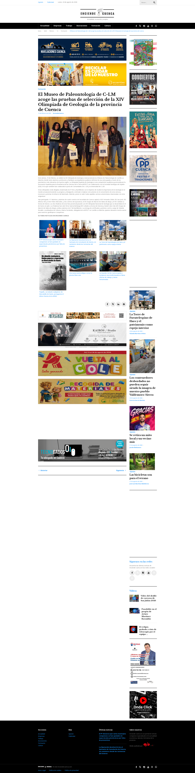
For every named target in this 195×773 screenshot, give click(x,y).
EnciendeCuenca (58, 113)
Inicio (39, 31)
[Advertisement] (83, 421)
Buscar (154, 2)
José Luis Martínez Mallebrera (139, 484)
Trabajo (69, 26)
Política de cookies (55, 770)
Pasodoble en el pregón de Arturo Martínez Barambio (149, 614)
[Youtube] (148, 572)
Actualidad (44, 26)
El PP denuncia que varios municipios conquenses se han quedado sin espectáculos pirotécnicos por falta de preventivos (112, 737)
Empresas (57, 26)
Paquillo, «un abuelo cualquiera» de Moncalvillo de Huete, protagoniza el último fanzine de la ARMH (51, 294)
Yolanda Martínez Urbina (137, 333)
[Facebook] (132, 572)
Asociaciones (81, 26)
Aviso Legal (42, 770)
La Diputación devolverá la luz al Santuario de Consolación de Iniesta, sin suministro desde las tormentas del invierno (112, 750)
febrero (52, 31)
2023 (45, 31)
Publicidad (50, 2)
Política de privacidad (72, 770)
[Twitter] (137, 572)
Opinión (40, 2)
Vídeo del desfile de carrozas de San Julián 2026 (149, 598)
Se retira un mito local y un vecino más (140, 438)
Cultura (108, 26)
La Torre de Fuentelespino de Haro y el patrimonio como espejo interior (141, 321)
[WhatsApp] (132, 578)
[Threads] (154, 572)
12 (57, 31)
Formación (96, 26)
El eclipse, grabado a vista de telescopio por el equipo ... (147, 630)
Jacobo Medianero (135, 447)
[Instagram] (143, 572)
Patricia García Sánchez (137, 400)
